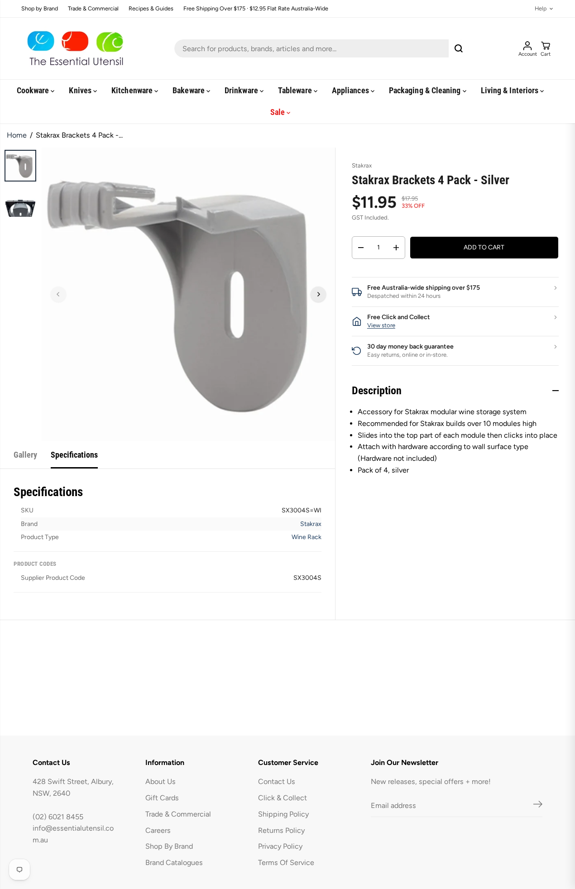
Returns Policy (281, 830)
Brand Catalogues (174, 862)
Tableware (296, 90)
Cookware (34, 90)
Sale (278, 112)
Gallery (25, 454)
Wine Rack (306, 537)
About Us (160, 781)
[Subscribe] (537, 805)
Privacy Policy (280, 846)
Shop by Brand (39, 9)
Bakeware (189, 90)
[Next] (318, 294)
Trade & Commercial (93, 9)
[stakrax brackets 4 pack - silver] (188, 294)
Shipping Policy (283, 814)
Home (17, 135)
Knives (81, 90)
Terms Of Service (286, 862)
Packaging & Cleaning (426, 90)
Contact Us (276, 781)
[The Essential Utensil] (73, 48)
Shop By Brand (169, 846)
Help (540, 9)
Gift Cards (162, 797)
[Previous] (58, 294)
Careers (158, 830)
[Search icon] (459, 48)
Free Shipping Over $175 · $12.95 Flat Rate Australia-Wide (255, 9)
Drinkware (242, 90)
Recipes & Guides (151, 9)
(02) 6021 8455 (58, 817)
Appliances (351, 90)
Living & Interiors (511, 90)
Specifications (74, 454)
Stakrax (310, 524)
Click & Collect (282, 797)
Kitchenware (132, 90)
